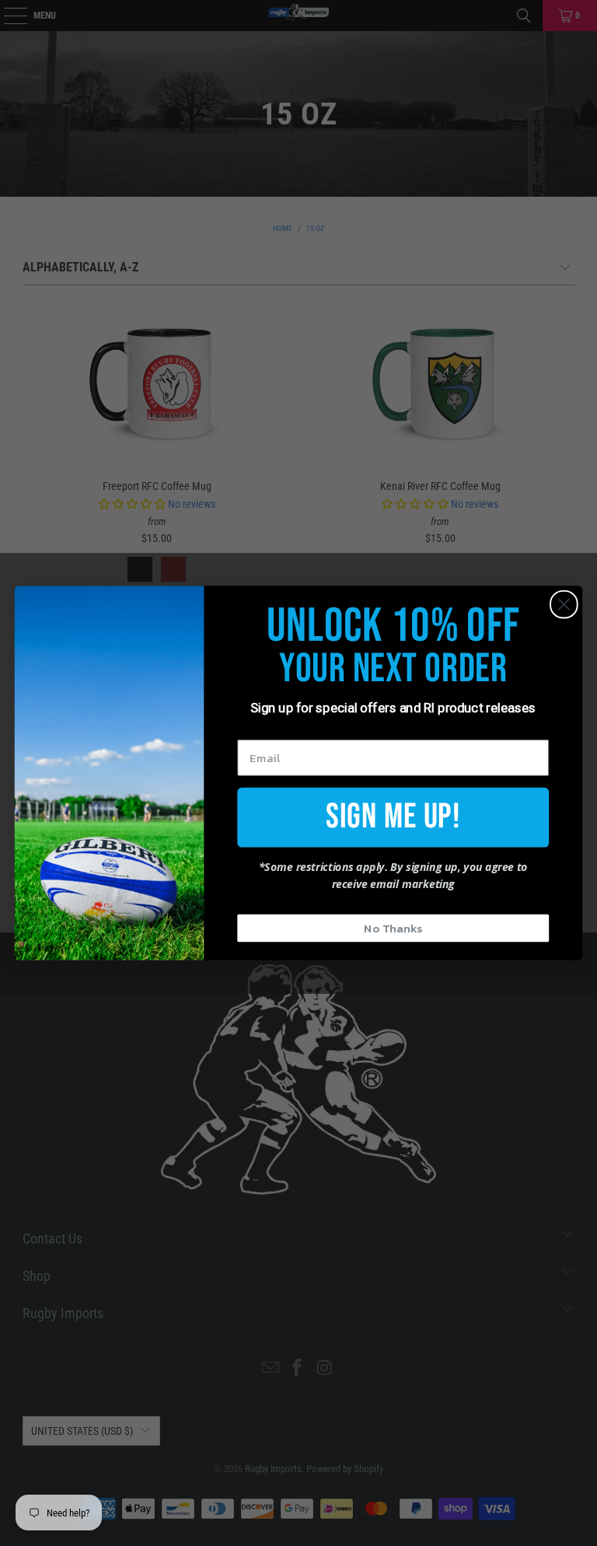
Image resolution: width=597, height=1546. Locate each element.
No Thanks (393, 927)
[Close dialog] (564, 604)
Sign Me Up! (393, 816)
